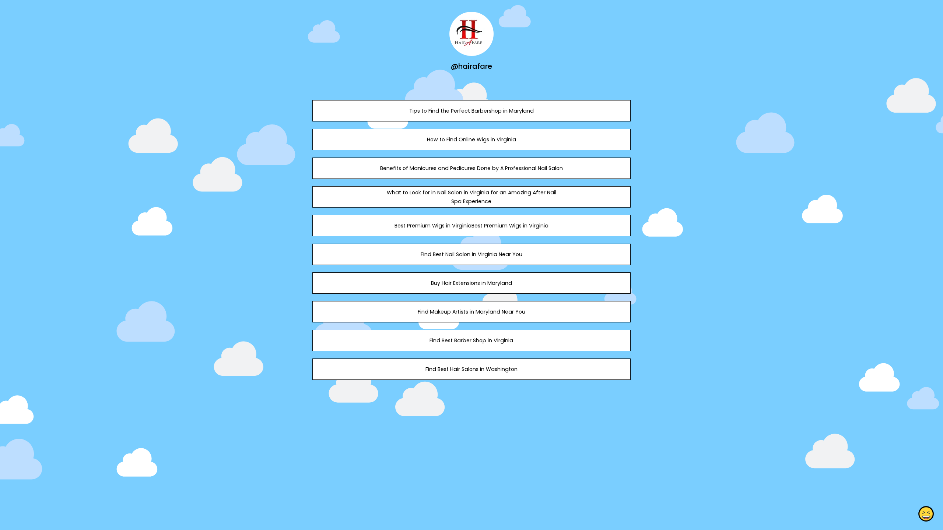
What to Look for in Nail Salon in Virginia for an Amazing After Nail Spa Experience (471, 197)
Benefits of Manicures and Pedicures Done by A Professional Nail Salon (471, 168)
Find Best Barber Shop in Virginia (471, 340)
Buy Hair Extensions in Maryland (471, 283)
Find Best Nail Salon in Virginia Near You (471, 254)
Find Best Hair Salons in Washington (471, 369)
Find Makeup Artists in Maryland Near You (471, 311)
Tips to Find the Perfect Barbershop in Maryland (471, 110)
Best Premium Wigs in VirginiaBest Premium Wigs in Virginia (471, 225)
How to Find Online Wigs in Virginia (471, 139)
